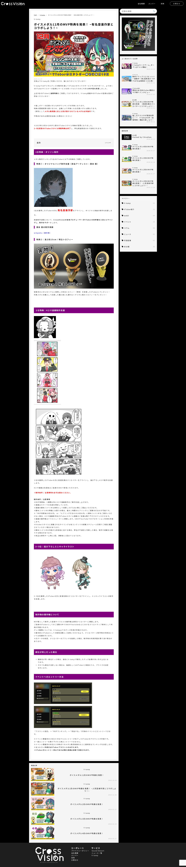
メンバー (152, 3)
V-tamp (42, 15)
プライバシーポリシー (80, 851)
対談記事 (139, 240)
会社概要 (141, 3)
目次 (39, 142)
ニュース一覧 (97, 853)
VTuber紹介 (139, 209)
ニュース (139, 234)
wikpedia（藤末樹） (42, 233)
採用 (162, 3)
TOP (35, 15)
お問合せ (176, 3)
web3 (139, 215)
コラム (139, 228)
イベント (139, 222)
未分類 (139, 246)
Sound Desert (98, 851)
